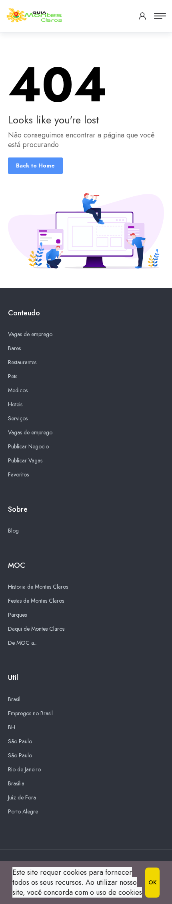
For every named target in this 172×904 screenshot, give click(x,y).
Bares (14, 348)
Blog (13, 531)
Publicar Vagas (25, 460)
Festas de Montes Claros (36, 601)
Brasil (14, 699)
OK (152, 882)
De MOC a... (23, 643)
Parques (17, 615)
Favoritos (18, 474)
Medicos (18, 390)
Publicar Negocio (28, 446)
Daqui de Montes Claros (36, 629)
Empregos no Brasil (30, 713)
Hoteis (15, 404)
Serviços (18, 418)
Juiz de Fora (22, 797)
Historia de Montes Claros (38, 587)
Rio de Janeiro (24, 769)
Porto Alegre (23, 811)
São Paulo (20, 741)
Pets (12, 376)
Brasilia (16, 783)
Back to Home (35, 165)
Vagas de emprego (30, 334)
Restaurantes (22, 362)
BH (11, 727)
